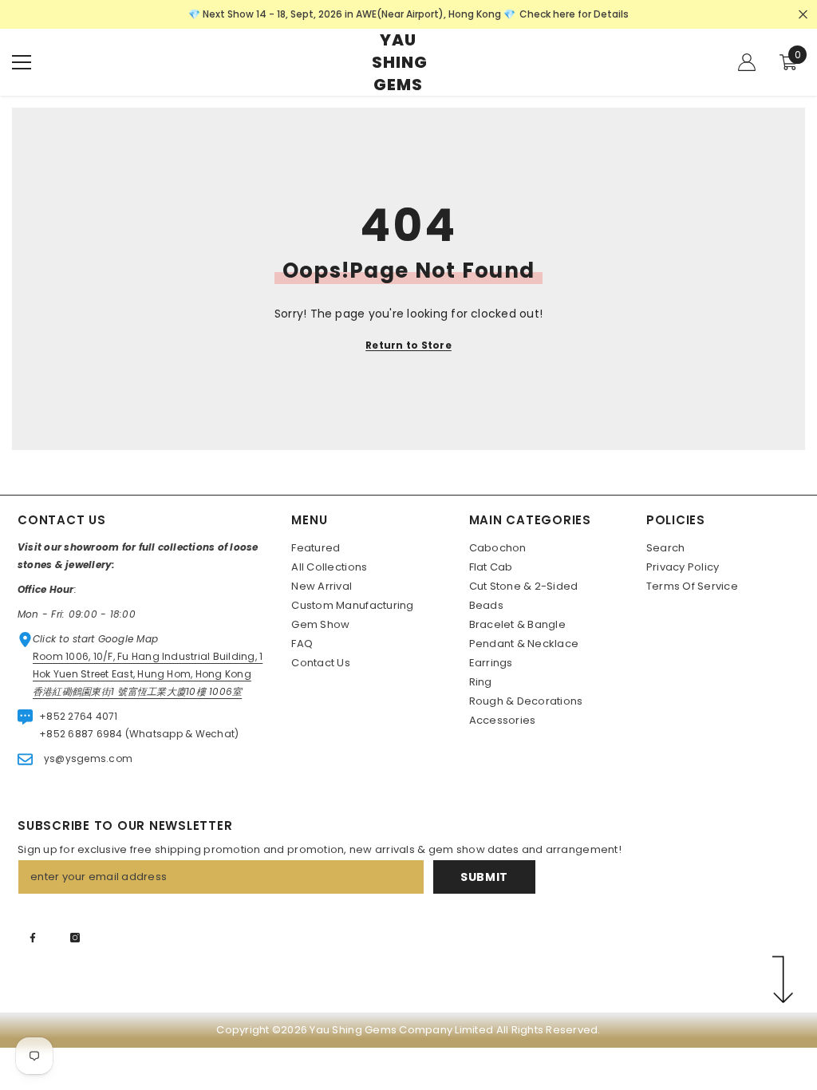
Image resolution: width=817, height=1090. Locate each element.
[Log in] (747, 62)
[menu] (21, 62)
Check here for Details (574, 14)
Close (803, 15)
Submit (484, 877)
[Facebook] (33, 937)
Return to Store (408, 345)
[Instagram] (75, 937)
